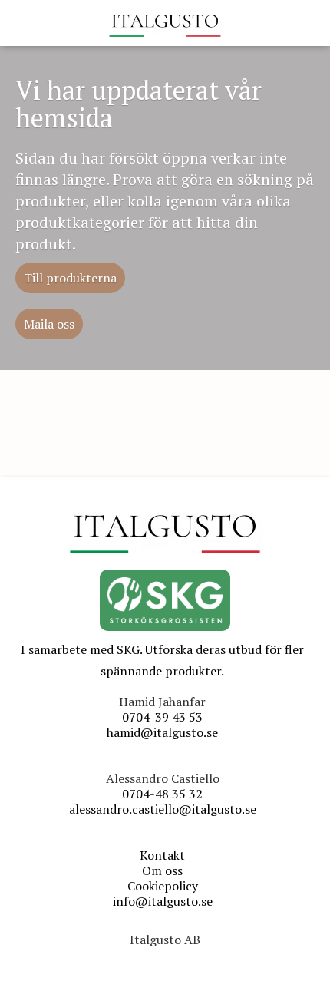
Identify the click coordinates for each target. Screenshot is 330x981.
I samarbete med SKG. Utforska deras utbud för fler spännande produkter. (162, 660)
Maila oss (49, 323)
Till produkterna (70, 277)
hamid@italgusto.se (162, 732)
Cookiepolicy (162, 885)
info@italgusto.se (163, 901)
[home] (165, 23)
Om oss (162, 870)
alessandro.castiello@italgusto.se (162, 809)
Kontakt (162, 855)
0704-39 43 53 (162, 716)
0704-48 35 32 (162, 793)
